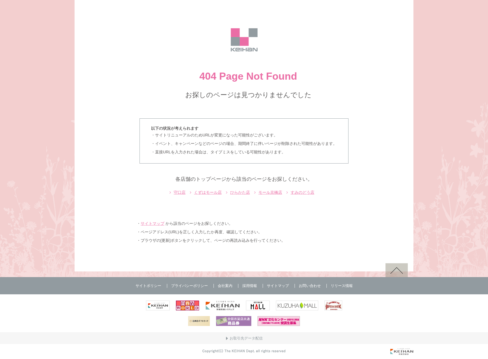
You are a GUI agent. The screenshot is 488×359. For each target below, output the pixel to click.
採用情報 (249, 286)
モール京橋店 (270, 192)
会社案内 (225, 286)
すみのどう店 (302, 192)
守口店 (180, 192)
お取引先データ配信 (246, 338)
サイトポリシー (148, 286)
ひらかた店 (240, 192)
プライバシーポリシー (189, 286)
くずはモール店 (208, 192)
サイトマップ (152, 223)
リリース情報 (342, 286)
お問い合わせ (310, 286)
